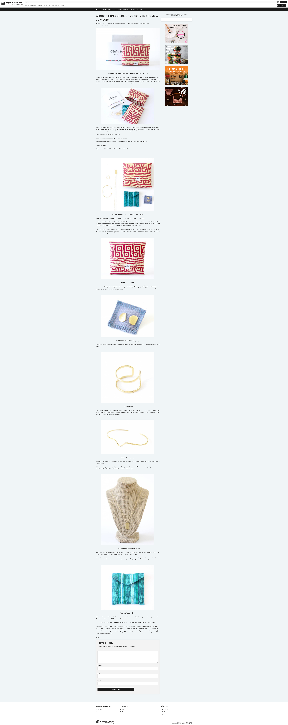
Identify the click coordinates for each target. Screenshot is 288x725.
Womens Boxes (99, 709)
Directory (27, 5)
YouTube (165, 714)
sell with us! (283, 2)
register (283, 5)
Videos (57, 5)
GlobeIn (132, 23)
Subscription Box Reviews (105, 9)
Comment (101, 650)
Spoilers (45, 5)
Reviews (122, 709)
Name (100, 665)
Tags (129, 23)
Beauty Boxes (99, 714)
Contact (62, 5)
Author (98, 25)
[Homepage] (96, 9)
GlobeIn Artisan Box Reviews (142, 23)
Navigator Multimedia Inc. (187, 723)
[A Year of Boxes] (105, 722)
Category (109, 23)
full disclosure (178, 15)
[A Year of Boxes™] (12, 4)
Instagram (165, 711)
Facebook (165, 709)
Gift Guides (51, 5)
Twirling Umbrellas (188, 722)
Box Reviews (33, 5)
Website (100, 681)
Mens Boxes (99, 711)
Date (97, 23)
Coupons (40, 5)
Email (99, 673)
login (278, 5)
